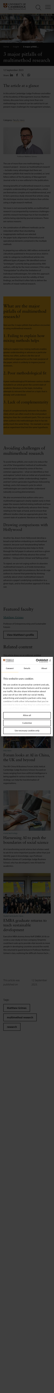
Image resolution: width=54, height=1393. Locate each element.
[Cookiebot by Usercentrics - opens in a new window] (39, 660)
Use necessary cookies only (27, 730)
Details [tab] (27, 668)
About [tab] (44, 668)
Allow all (27, 715)
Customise (27, 723)
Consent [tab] (10, 668)
